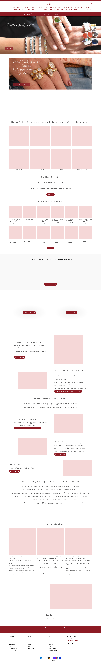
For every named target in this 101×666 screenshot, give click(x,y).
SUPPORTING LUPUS (51, 644)
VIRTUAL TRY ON (73, 9)
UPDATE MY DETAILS (13, 650)
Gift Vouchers (14, 471)
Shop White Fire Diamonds (21, 85)
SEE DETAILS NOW (60, 454)
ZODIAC (24, 9)
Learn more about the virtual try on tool (68, 391)
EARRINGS (40, 7)
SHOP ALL (11, 639)
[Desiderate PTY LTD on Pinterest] (72, 643)
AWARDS (10, 646)
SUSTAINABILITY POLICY (52, 648)
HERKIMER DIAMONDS (49, 9)
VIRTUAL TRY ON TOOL (13, 648)
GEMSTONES (20, 7)
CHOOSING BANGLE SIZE (52, 650)
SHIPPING (30, 644)
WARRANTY (50, 646)
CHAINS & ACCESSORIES (84, 9)
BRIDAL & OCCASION (15, 9)
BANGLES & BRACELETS (30, 7)
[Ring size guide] (71, 313)
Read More (11, 575)
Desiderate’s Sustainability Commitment (27, 428)
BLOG (66, 9)
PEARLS (87, 7)
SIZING (49, 639)
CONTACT (30, 639)
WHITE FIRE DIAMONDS (70, 7)
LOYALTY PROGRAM (12, 644)
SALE (29, 9)
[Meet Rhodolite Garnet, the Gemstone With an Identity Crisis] (22, 541)
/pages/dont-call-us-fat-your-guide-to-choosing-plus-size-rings (69, 451)
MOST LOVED (59, 9)
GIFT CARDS (80, 7)
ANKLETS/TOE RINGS (37, 9)
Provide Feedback (50, 655)
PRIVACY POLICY (31, 646)
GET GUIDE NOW (19, 357)
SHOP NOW (9, 48)
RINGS (46, 7)
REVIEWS (49, 642)
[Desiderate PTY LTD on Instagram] (68, 643)
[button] (13, 221)
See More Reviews (50, 284)
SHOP (13, 7)
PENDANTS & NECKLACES (56, 7)
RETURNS (30, 642)
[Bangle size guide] (29, 313)
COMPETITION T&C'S (32, 648)
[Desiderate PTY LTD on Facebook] (70, 643)
